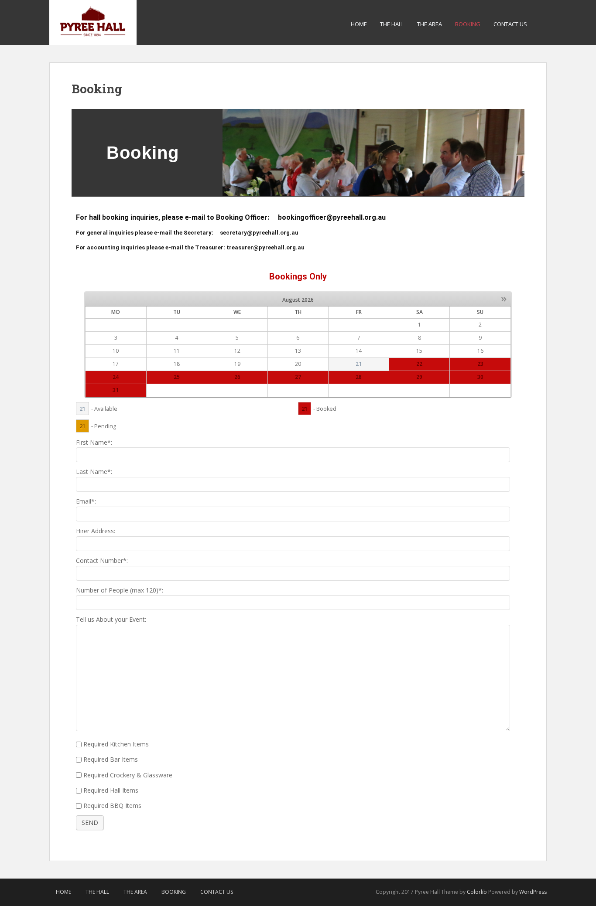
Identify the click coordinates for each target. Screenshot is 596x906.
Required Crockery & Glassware (127, 775)
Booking (467, 24)
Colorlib (477, 892)
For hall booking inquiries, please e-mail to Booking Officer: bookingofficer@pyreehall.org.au (231, 217)
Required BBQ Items (112, 805)
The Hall (392, 24)
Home (359, 24)
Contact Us (510, 24)
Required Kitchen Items (116, 744)
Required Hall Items (110, 790)
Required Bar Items (110, 759)
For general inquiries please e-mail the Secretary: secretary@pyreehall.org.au (187, 232)
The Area (429, 24)
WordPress (533, 892)
